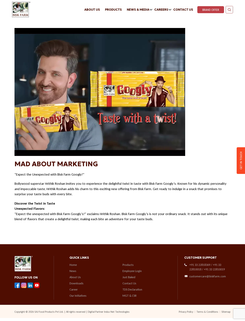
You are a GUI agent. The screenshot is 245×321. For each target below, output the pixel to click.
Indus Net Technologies (117, 311)
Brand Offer (210, 10)
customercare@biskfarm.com (207, 276)
